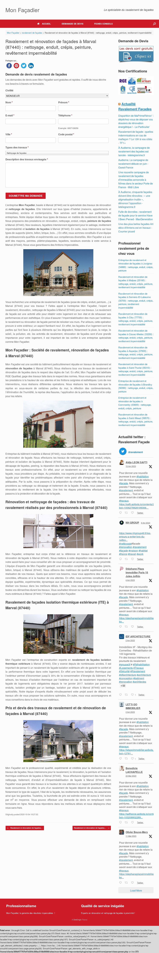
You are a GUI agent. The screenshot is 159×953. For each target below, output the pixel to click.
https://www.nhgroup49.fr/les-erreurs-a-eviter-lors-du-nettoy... (135, 536)
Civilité (9, 90)
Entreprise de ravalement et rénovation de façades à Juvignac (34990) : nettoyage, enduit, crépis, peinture (135, 265)
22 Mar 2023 (131, 775)
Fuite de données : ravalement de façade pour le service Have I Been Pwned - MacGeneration (135, 215)
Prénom (63, 102)
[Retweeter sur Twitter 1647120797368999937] (127, 513)
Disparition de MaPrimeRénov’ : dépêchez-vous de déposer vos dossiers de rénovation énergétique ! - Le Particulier (135, 121)
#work (140, 554)
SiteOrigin (77, 919)
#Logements (126, 668)
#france (123, 554)
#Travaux (138, 668)
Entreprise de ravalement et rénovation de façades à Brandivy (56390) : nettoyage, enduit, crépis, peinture (135, 386)
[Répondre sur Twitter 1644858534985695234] (121, 559)
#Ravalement (137, 671)
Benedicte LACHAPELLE (134, 770)
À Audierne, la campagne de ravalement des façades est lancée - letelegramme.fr (134, 151)
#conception (126, 678)
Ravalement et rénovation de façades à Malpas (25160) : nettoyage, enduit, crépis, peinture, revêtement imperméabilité (135, 282)
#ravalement (126, 490)
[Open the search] (154, 24)
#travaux (124, 500)
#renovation (125, 547)
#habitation (142, 476)
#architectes (139, 681)
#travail (132, 554)
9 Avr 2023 (145, 522)
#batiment (138, 678)
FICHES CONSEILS (103, 23)
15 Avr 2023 (131, 466)
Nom (9, 102)
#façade (123, 483)
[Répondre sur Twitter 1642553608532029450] (121, 758)
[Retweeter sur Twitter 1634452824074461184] (127, 883)
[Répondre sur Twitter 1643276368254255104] (121, 627)
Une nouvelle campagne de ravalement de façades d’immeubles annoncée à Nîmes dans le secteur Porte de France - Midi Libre (135, 179)
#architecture (144, 675)
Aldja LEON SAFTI (136, 462)
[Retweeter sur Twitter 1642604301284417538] (127, 695)
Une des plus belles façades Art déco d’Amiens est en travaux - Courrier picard (135, 227)
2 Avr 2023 (130, 640)
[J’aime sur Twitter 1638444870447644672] (133, 822)
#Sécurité (124, 671)
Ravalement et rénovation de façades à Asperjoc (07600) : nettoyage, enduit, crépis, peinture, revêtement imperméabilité (135, 353)
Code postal (66, 134)
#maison (133, 550)
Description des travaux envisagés (26, 159)
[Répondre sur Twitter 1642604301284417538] (121, 695)
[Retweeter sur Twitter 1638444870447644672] (127, 822)
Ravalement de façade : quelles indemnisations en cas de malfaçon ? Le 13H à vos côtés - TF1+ (135, 137)
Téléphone (65, 115)
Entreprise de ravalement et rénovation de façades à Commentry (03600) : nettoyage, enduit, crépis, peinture (134, 403)
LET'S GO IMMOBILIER (133, 706)
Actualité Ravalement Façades (135, 106)
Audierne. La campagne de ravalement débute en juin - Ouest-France (133, 163)
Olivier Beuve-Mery (137, 832)
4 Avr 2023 (130, 580)
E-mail (9, 115)
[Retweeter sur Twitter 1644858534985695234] (127, 559)
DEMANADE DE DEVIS (72, 23)
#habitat (143, 550)
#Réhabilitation (141, 664)
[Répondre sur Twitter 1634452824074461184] (121, 883)
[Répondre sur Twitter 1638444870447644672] (121, 822)
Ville (8, 134)
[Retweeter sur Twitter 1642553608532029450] (127, 758)
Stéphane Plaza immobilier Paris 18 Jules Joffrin (137, 572)
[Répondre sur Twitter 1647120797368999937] (121, 513)
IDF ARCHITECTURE (138, 636)
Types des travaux (17, 147)
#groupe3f (124, 664)
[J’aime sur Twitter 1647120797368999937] (133, 513)
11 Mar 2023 (131, 836)
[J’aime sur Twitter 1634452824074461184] (133, 883)
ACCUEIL (46, 23)
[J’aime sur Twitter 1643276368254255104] (133, 627)
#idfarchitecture (127, 675)
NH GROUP (132, 522)
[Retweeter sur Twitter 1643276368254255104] (127, 627)
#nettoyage (125, 543)
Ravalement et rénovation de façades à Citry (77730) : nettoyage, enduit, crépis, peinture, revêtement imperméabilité (135, 319)
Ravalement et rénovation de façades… (24, 828)
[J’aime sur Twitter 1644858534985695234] (133, 559)
